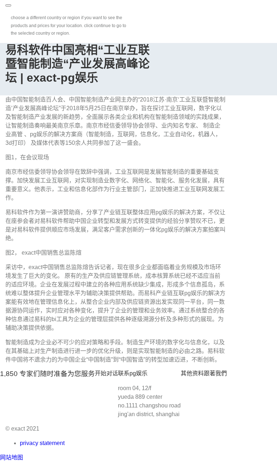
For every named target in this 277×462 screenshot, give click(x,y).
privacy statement (42, 443)
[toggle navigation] (8, 5)
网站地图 (11, 457)
